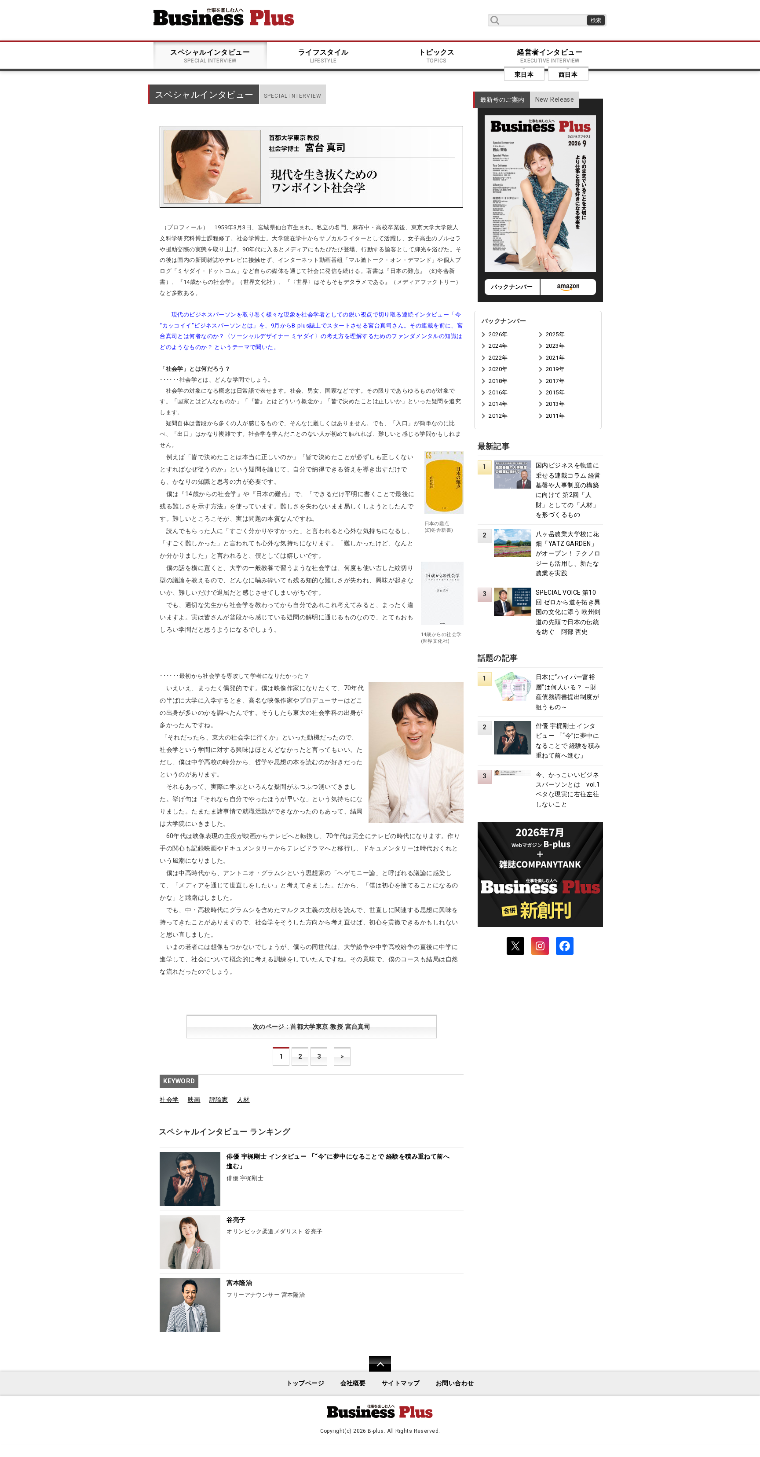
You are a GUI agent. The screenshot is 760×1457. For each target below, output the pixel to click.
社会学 (169, 1100)
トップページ (305, 1383)
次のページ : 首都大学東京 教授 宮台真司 (312, 1026)
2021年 (555, 357)
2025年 (555, 334)
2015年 (555, 392)
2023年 (555, 345)
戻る (375, 1370)
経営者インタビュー (549, 56)
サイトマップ (401, 1383)
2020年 (498, 369)
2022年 (498, 357)
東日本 (524, 74)
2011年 (555, 415)
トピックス (437, 56)
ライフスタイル (323, 56)
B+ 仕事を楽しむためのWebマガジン (223, 17)
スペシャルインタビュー (210, 56)
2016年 (498, 392)
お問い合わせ (455, 1383)
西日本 (568, 74)
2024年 (498, 345)
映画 (194, 1100)
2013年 (555, 404)
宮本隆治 (239, 1283)
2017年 (555, 381)
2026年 (498, 334)
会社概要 (353, 1383)
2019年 (555, 369)
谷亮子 (236, 1220)
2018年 (498, 381)
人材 (243, 1100)
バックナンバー (512, 286)
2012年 (498, 415)
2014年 (498, 404)
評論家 (218, 1100)
